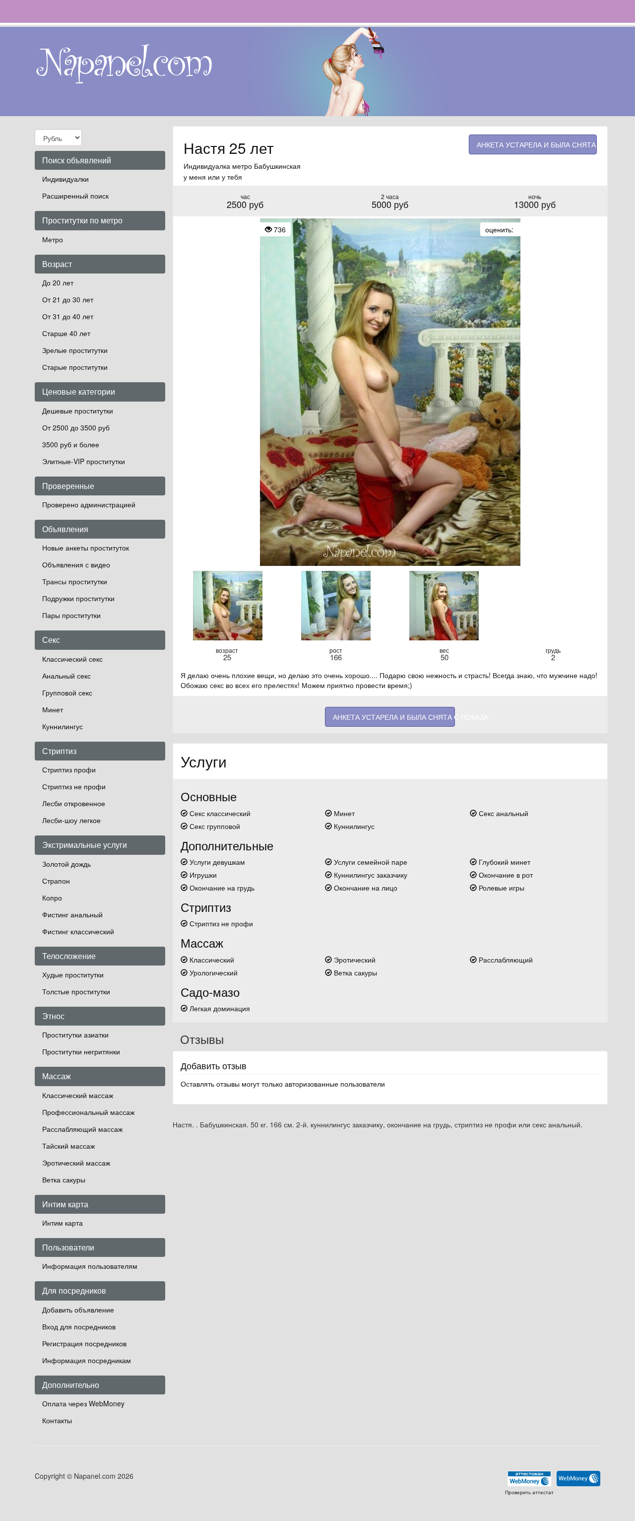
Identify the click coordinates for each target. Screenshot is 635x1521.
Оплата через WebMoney (83, 1403)
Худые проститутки (73, 974)
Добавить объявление (78, 1309)
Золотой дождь (66, 864)
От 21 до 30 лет (67, 299)
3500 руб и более (70, 444)
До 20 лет (57, 282)
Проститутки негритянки (81, 1051)
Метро (52, 239)
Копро (52, 897)
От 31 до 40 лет (67, 316)
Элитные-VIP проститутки (83, 461)
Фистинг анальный (72, 914)
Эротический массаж (76, 1163)
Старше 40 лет (66, 333)
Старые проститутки (75, 367)
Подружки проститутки (78, 598)
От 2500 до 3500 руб (76, 427)
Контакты (57, 1420)
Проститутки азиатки (75, 1034)
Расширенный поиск (75, 196)
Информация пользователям (89, 1266)
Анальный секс (66, 676)
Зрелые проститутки (75, 350)
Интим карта (62, 1223)
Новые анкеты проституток (85, 548)
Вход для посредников (79, 1326)
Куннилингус (62, 726)
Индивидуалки (65, 179)
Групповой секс (67, 692)
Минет (52, 709)
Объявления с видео (76, 564)
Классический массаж (77, 1095)
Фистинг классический (78, 931)
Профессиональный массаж (88, 1112)
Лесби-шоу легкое (71, 820)
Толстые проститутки (76, 991)
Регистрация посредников (84, 1343)
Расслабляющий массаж (82, 1129)
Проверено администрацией (88, 504)
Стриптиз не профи (74, 786)
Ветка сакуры (63, 1179)
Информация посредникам (86, 1360)
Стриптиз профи (69, 769)
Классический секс (72, 659)
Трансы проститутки (74, 581)
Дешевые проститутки (77, 410)
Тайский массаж (68, 1146)
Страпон (56, 881)
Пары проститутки (71, 615)
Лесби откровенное (73, 803)
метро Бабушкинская (266, 166)
